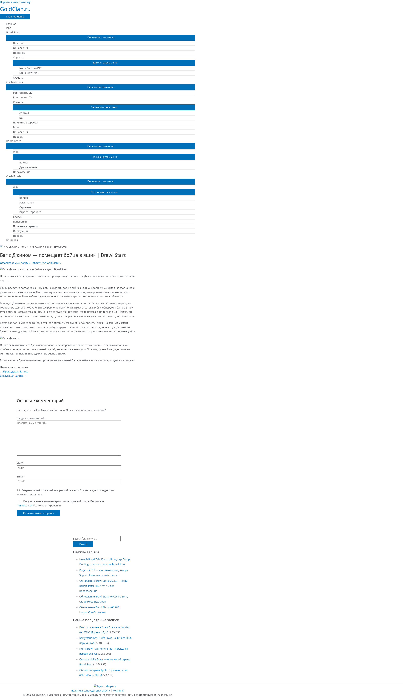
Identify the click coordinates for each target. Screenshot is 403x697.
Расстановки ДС (22, 92)
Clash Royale (13, 176)
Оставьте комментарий (14, 263)
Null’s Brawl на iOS (30, 68)
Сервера (18, 57)
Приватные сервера (25, 122)
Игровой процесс (30, 212)
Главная (11, 24)
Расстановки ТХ (22, 97)
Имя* (20, 463)
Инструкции (20, 231)
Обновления (20, 48)
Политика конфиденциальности (90, 690)
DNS (8, 28)
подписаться (24, 505)
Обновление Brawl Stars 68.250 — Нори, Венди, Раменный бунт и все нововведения (103, 586)
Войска (23, 162)
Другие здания (28, 167)
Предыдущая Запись (14, 371)
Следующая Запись (13, 375)
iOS (21, 118)
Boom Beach (13, 141)
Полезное (19, 52)
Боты (16, 127)
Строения (25, 207)
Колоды (18, 217)
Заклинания (26, 202)
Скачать (18, 77)
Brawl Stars (13, 32)
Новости (18, 43)
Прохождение (21, 172)
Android (24, 113)
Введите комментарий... (31, 418)
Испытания (20, 221)
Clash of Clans (14, 82)
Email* (21, 476)
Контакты (12, 240)
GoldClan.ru (15, 9)
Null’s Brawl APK (28, 73)
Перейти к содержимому (15, 2)
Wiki (15, 152)
